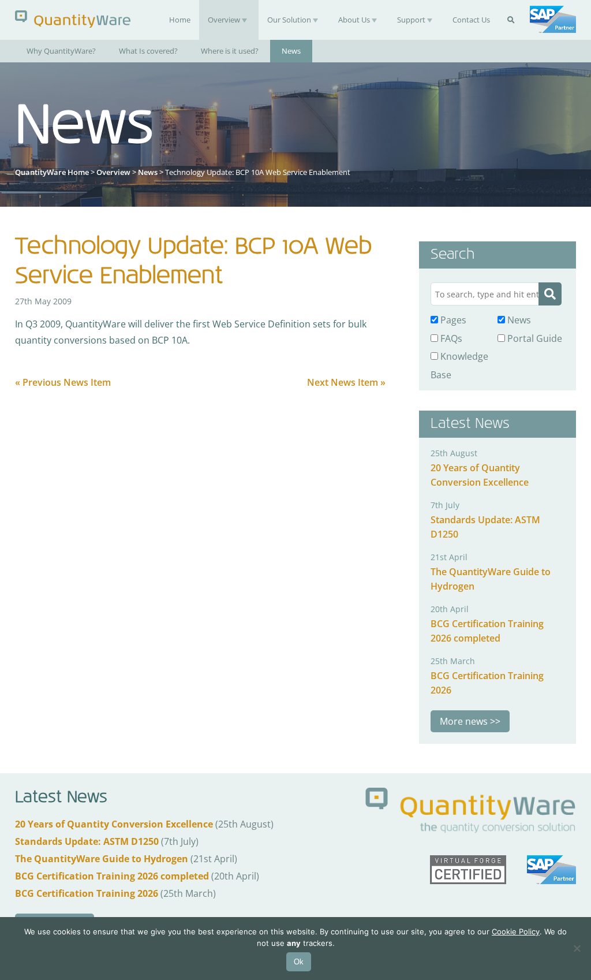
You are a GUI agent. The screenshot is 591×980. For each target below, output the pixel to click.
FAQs (450, 338)
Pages (452, 320)
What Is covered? (148, 51)
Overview (224, 19)
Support (411, 19)
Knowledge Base (459, 365)
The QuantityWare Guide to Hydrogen (101, 858)
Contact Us (471, 19)
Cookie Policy (516, 931)
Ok (299, 961)
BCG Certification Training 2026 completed (112, 876)
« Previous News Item (63, 382)
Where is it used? (230, 51)
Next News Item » (346, 382)
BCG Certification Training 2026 (86, 893)
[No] (576, 948)
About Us (354, 19)
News (291, 51)
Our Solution (289, 19)
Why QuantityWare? (61, 51)
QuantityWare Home (52, 172)
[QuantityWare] (72, 19)
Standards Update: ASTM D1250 (87, 841)
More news (464, 721)
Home (179, 19)
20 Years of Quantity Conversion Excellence (114, 824)
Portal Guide (533, 338)
